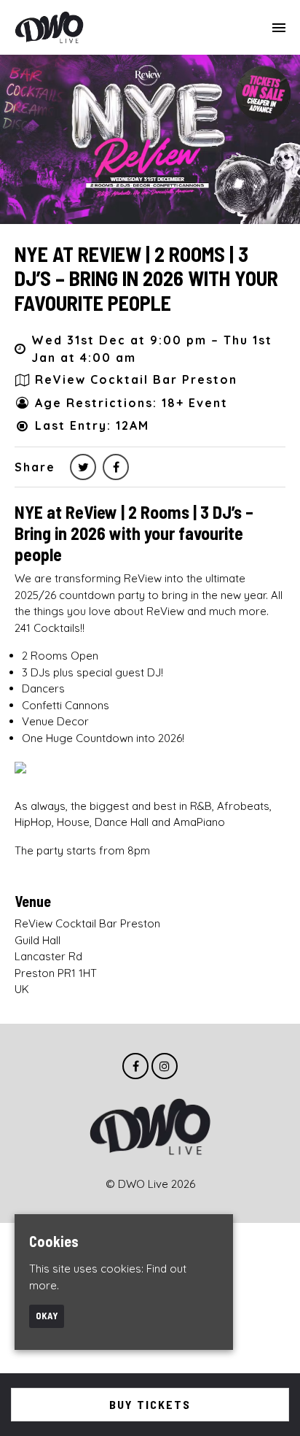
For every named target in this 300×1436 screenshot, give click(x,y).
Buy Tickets (150, 1404)
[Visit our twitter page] (83, 467)
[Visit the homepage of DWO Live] (49, 27)
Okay (47, 1315)
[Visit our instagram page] (164, 1066)
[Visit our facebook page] (116, 467)
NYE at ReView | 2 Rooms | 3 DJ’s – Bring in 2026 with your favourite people (146, 278)
